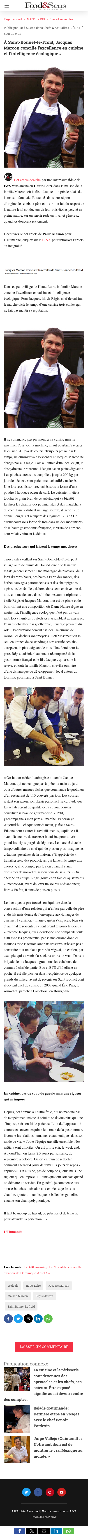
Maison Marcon (18, 1296)
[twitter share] (18, 1318)
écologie (13, 1285)
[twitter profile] (26, 1492)
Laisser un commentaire (44, 1347)
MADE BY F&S (36, 19)
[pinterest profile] (50, 1492)
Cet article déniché (27, 179)
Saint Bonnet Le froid (21, 1306)
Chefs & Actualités (61, 19)
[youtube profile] (61, 1492)
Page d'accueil (13, 19)
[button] (19, 1531)
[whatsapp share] (48, 1318)
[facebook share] (8, 1318)
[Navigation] (5, 5)
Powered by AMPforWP (44, 1517)
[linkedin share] (38, 1318)
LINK (46, 239)
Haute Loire (33, 1285)
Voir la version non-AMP (59, 1511)
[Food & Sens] (45, 4)
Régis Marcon (44, 1296)
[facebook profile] (38, 1492)
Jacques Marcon (58, 1285)
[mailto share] (28, 1318)
